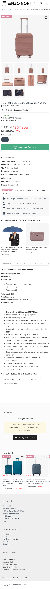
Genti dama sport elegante (13, 379)
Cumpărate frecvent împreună (21, 220)
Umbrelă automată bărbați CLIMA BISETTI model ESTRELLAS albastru (12, 249)
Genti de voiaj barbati (11, 383)
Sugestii (7, 452)
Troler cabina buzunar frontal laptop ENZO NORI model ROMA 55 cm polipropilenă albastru (36, 481)
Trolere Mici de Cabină (22, 9)
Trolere (10, 9)
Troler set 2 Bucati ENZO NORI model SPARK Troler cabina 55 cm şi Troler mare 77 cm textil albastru (12, 482)
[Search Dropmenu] (41, 3)
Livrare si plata (36, 263)
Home (3, 10)
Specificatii (20, 263)
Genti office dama (33, 379)
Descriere (6, 263)
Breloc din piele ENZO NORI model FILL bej (37, 248)
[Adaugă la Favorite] (46, 17)
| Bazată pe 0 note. (20, 110)
